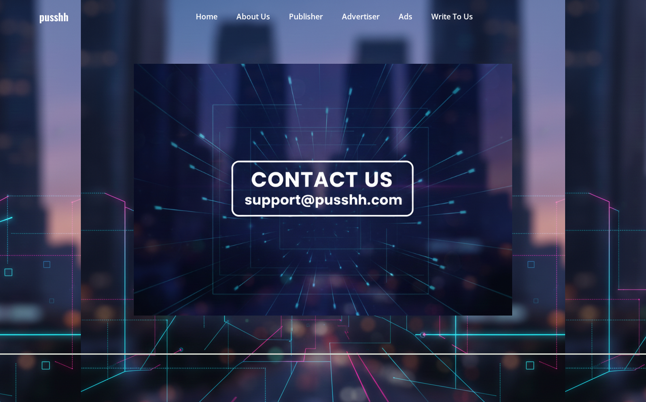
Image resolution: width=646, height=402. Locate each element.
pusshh (54, 16)
